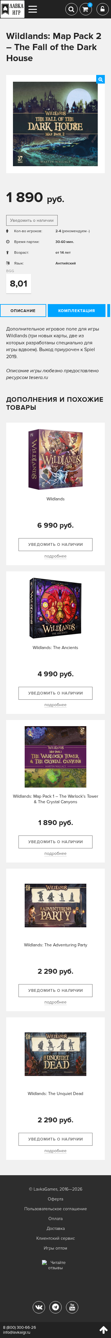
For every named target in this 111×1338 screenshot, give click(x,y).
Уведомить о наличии (32, 220)
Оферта (55, 1199)
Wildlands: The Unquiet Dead (55, 1093)
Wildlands (56, 499)
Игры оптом (55, 1248)
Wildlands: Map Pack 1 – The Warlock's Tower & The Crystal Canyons (55, 799)
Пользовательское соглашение (55, 1208)
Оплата (55, 1218)
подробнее (55, 556)
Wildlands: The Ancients (55, 647)
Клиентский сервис (55, 1238)
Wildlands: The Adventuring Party (55, 945)
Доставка (56, 1228)
